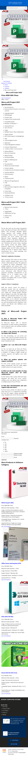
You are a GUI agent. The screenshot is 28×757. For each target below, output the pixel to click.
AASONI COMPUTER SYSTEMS (15, 3)
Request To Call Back (6, 83)
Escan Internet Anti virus (9, 673)
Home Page (4, 706)
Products (7, 86)
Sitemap (4, 714)
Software (7, 88)
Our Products (5, 710)
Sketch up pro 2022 (7, 503)
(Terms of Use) (15, 751)
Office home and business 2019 (11, 563)
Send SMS (15, 744)
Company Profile (6, 708)
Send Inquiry (6, 81)
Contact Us (4, 712)
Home (6, 85)
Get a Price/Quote (6, 98)
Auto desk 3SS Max (7, 616)
